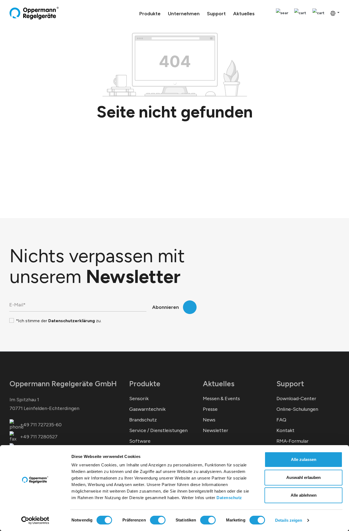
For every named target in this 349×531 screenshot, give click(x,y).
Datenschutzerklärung (71, 320)
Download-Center (296, 399)
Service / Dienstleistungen (158, 430)
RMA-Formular (292, 441)
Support (290, 383)
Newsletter (215, 430)
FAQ (281, 420)
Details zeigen (288, 520)
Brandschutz (143, 420)
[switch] (158, 520)
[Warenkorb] (318, 13)
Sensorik (139, 399)
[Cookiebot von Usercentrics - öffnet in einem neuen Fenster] (35, 520)
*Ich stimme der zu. (58, 320)
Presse (210, 409)
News (209, 420)
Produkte (144, 383)
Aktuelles (218, 383)
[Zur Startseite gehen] (34, 13)
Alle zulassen (303, 459)
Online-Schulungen (297, 409)
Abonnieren (165, 307)
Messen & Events (221, 399)
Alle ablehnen (304, 495)
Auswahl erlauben (303, 477)
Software (140, 441)
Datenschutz (229, 497)
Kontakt (285, 430)
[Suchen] (282, 13)
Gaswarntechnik (147, 409)
